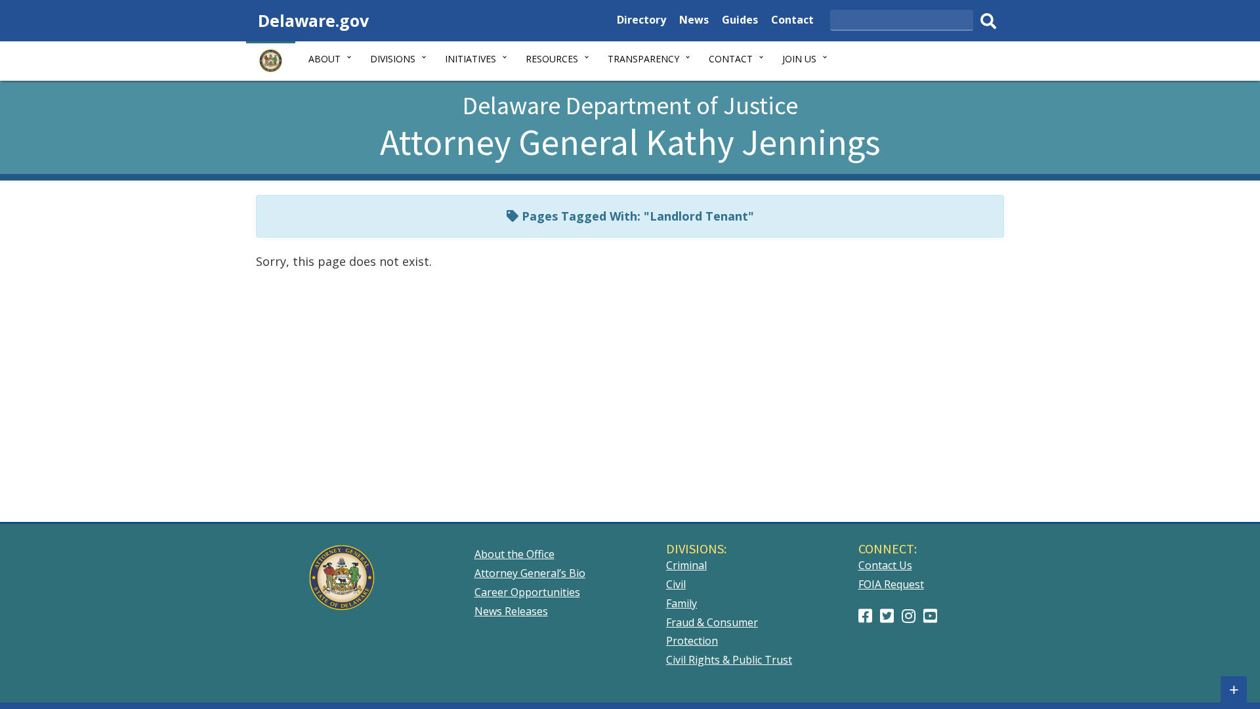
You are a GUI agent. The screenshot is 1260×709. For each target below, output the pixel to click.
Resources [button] (552, 59)
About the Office (514, 554)
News (694, 21)
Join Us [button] (799, 59)
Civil (676, 584)
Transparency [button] (643, 59)
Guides (740, 21)
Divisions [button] (392, 59)
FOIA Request (891, 584)
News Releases (511, 611)
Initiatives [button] (470, 59)
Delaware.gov (313, 20)
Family (681, 603)
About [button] (324, 59)
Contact (792, 21)
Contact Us (885, 565)
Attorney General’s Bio (529, 573)
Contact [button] (731, 59)
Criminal (686, 565)
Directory (641, 21)
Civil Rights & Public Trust (729, 660)
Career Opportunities (527, 592)
